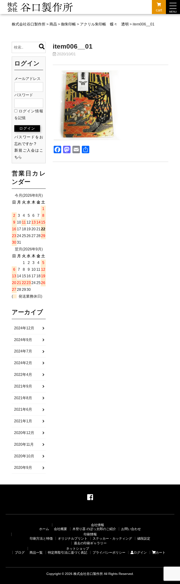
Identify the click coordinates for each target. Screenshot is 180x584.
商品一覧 (36, 552)
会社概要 (60, 529)
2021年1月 (23, 421)
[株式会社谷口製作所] (40, 13)
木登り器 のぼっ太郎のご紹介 (94, 529)
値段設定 (143, 538)
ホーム (44, 529)
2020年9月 (23, 468)
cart (159, 10)
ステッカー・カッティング (112, 538)
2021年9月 (23, 386)
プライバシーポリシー (109, 552)
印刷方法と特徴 (41, 538)
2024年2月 (23, 363)
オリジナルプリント (72, 538)
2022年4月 (23, 375)
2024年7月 (23, 351)
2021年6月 (23, 409)
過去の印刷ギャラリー (90, 543)
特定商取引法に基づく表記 (67, 552)
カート (160, 552)
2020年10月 (24, 456)
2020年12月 (24, 433)
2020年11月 (24, 444)
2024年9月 (23, 340)
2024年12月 (24, 328)
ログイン (140, 552)
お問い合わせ (131, 529)
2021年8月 (23, 398)
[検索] (42, 47)
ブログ (20, 552)
